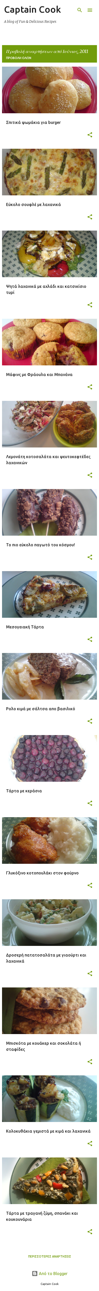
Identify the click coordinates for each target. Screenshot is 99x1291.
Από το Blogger (53, 1273)
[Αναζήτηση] (80, 10)
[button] (90, 135)
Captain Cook (32, 9)
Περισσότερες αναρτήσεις (49, 1256)
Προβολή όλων (18, 58)
